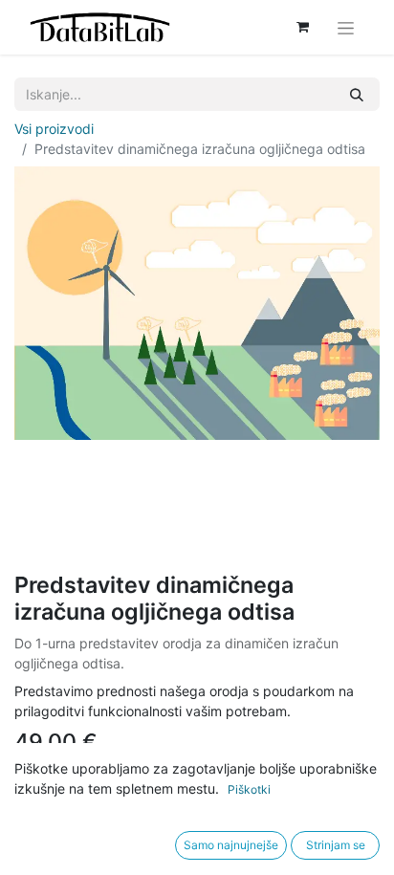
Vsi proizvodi (54, 128)
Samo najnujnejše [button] (231, 845)
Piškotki (249, 789)
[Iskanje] (357, 94)
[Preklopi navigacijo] (345, 27)
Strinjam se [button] (335, 845)
